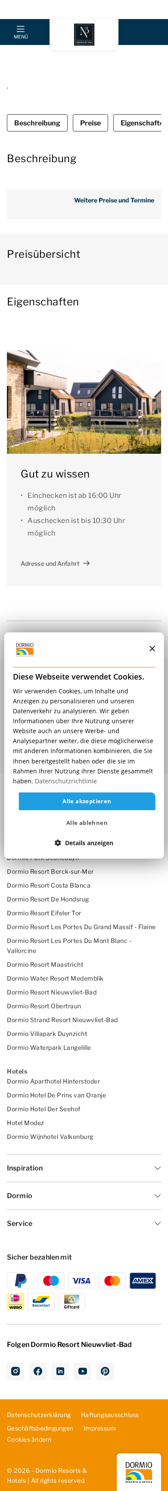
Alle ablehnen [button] (87, 823)
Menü (21, 37)
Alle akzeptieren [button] (86, 801)
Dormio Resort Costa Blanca (48, 885)
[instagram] (15, 1371)
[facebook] (38, 1371)
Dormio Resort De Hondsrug (48, 899)
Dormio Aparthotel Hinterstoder (53, 1081)
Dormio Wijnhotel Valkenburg (50, 1136)
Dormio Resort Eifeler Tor (44, 913)
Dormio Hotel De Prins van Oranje (56, 1095)
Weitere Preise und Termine (114, 200)
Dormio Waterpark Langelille (49, 1047)
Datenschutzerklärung (39, 1414)
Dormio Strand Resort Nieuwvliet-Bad (62, 1019)
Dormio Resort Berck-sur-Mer (50, 871)
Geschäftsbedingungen (40, 1428)
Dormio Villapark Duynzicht (47, 1033)
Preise (90, 123)
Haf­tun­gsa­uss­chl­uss (110, 1414)
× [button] (152, 649)
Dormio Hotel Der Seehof (44, 1109)
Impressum (100, 1428)
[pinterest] (105, 1371)
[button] (84, 843)
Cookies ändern (29, 1439)
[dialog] (84, 745)
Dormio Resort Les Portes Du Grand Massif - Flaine (81, 926)
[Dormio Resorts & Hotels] (84, 34)
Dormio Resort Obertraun (44, 1006)
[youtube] (82, 1371)
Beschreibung (37, 123)
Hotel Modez (25, 1122)
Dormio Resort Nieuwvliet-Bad (51, 992)
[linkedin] (60, 1371)
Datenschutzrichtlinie (66, 781)
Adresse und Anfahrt (50, 563)
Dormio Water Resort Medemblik (55, 978)
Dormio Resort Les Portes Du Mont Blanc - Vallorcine (69, 945)
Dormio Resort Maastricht (45, 964)
